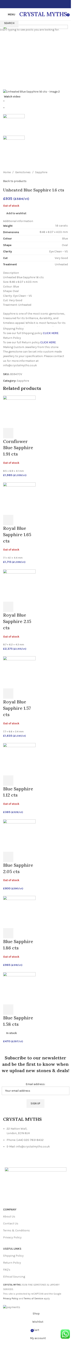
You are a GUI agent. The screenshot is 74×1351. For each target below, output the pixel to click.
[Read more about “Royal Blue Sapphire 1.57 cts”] (8, 693)
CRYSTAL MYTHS (43, 14)
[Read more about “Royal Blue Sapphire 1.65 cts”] (8, 520)
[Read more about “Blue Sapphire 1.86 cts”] (8, 933)
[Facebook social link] (28, 4)
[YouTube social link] (38, 4)
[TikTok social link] (42, 4)
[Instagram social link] (33, 4)
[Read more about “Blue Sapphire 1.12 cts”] (8, 780)
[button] (8, 1009)
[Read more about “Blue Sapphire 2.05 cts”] (8, 857)
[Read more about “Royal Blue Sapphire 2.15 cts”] (8, 607)
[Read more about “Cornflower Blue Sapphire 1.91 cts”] (8, 433)
